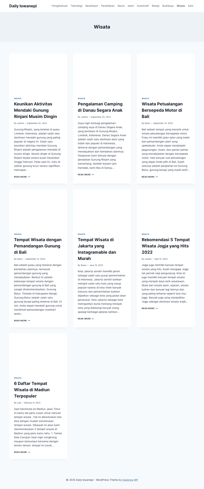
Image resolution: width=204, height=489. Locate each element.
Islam (131, 5)
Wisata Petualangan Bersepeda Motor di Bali (162, 110)
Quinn (147, 123)
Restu (83, 265)
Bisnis (121, 5)
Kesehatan (91, 5)
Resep (155, 5)
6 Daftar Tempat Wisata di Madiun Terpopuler (32, 390)
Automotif (143, 5)
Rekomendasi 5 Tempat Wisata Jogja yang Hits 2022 (166, 246)
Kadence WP (130, 479)
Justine (20, 123)
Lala (19, 403)
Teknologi (76, 5)
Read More (22, 177)
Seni (190, 5)
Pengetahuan (60, 5)
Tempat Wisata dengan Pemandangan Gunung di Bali (38, 246)
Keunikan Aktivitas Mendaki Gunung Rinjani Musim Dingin (35, 110)
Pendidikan (108, 5)
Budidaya (168, 5)
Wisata (181, 5)
